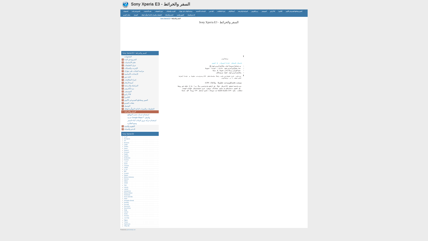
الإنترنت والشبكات (170, 11)
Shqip (125, 210)
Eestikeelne (127, 158)
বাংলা (125, 140)
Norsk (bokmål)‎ (128, 196)
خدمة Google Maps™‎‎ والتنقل (139, 117)
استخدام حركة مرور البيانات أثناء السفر (142, 120)
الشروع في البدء (136, 11)
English (126, 154)
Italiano (126, 181)
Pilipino (126, 220)
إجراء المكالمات (221, 11)
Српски (126, 212)
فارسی (126, 161)
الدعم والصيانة (191, 15)
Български (127, 138)
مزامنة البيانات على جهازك (185, 11)
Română (126, 202)
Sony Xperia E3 (125, 4)
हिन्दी (125, 171)
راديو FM (272, 11)
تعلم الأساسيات (147, 11)
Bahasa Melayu (128, 193)
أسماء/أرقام (232, 11)
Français (126, 165)
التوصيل (136, 15)
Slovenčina (127, 206)
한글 (125, 185)
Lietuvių (126, 187)
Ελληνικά (126, 152)
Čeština (126, 146)
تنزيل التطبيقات (159, 11)
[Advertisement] (178, 35)
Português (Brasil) (129, 200)
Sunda (126, 213)
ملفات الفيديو (126, 15)
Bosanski (126, 142)
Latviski (126, 189)
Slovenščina (127, 208)
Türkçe (126, 222)
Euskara (126, 159)
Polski (125, 198)
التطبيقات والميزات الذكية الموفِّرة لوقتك (151, 15)
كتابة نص (211, 11)
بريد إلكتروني (254, 11)
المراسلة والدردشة (243, 11)
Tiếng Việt (126, 225)
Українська (127, 224)
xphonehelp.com (131, 229)
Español (126, 156)
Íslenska (126, 179)
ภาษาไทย (126, 218)
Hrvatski (126, 173)
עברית (125, 169)
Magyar (126, 175)
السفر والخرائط (169, 15)
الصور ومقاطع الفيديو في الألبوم (294, 11)
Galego (126, 167)
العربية (125, 136)
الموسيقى (264, 11)
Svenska (126, 215)
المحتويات (125, 11)
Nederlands (127, 194)
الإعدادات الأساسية (201, 11)
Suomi (125, 163)
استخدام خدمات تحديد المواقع (138, 115)
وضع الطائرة (132, 123)
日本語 (126, 183)
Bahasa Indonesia (129, 177)
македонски (127, 191)
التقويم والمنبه (180, 15)
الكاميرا (280, 11)
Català (126, 144)
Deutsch (126, 150)
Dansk (126, 148)
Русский (126, 204)
